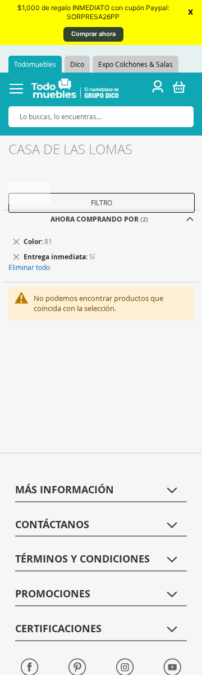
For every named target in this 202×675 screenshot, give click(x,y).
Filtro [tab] (101, 202)
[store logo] (75, 90)
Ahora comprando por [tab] (94, 219)
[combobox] (101, 116)
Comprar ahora (93, 34)
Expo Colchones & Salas (135, 64)
